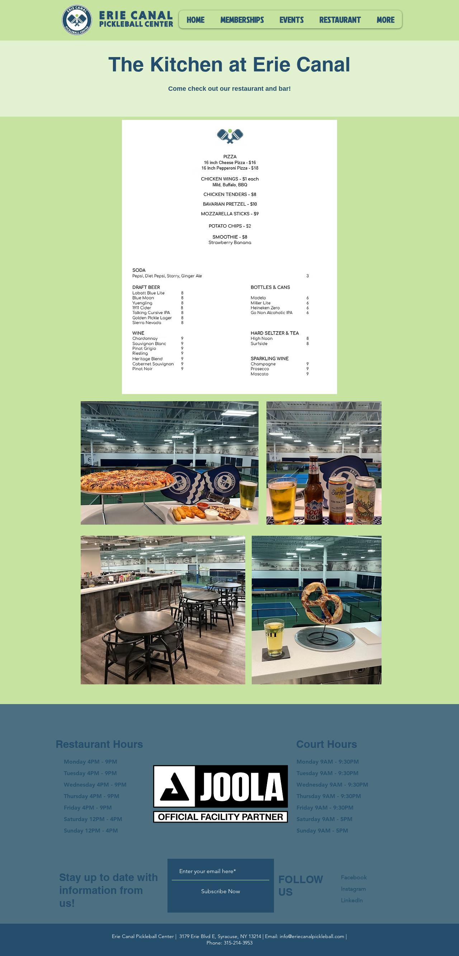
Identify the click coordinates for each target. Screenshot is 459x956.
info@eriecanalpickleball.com (312, 936)
